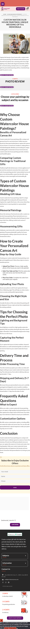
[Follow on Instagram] (5, 582)
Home (4, 14)
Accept (6, 628)
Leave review (15, 524)
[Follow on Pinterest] (8, 582)
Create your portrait (15, 618)
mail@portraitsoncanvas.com (11, 579)
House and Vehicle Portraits (14, 14)
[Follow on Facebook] (3, 582)
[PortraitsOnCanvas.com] (6, 8)
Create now (20, 8)
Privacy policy (12, 628)
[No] (17, 628)
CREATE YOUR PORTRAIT (7, 75)
